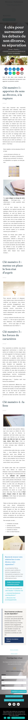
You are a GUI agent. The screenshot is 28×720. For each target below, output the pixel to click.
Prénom (3, 674)
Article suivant (14, 653)
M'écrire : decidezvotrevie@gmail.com (14, 671)
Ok (5, 717)
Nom (2, 680)
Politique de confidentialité (18, 717)
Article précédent (14, 650)
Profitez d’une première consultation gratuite (13, 583)
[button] (14, 10)
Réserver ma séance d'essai (12, 640)
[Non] (26, 714)
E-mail (3, 685)
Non (9, 717)
